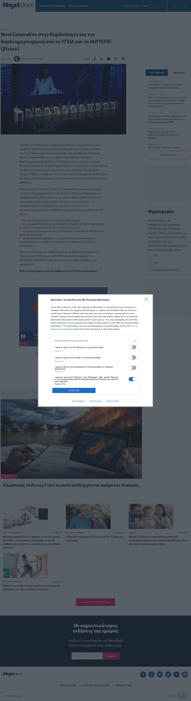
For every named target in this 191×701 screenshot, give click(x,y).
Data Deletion (78, 401)
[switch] (132, 347)
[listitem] (95, 340)
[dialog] (95, 350)
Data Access (95, 401)
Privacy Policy (112, 401)
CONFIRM (74, 390)
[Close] (147, 300)
